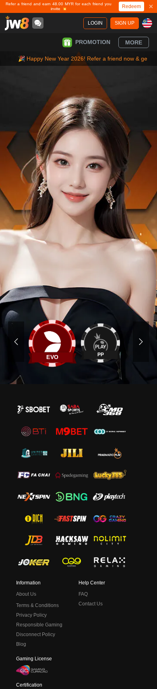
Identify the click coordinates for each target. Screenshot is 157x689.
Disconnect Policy (35, 634)
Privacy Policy (31, 615)
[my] (147, 23)
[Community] (37, 23)
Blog (21, 644)
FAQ (83, 594)
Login (95, 23)
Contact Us (90, 604)
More (133, 42)
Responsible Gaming (39, 625)
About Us (26, 594)
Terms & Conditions (37, 605)
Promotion (92, 42)
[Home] (17, 23)
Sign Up (124, 23)
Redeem (131, 6)
